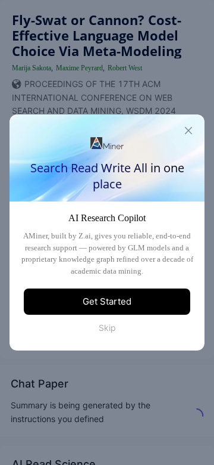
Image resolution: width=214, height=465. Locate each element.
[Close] (188, 130)
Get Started (107, 301)
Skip (107, 328)
